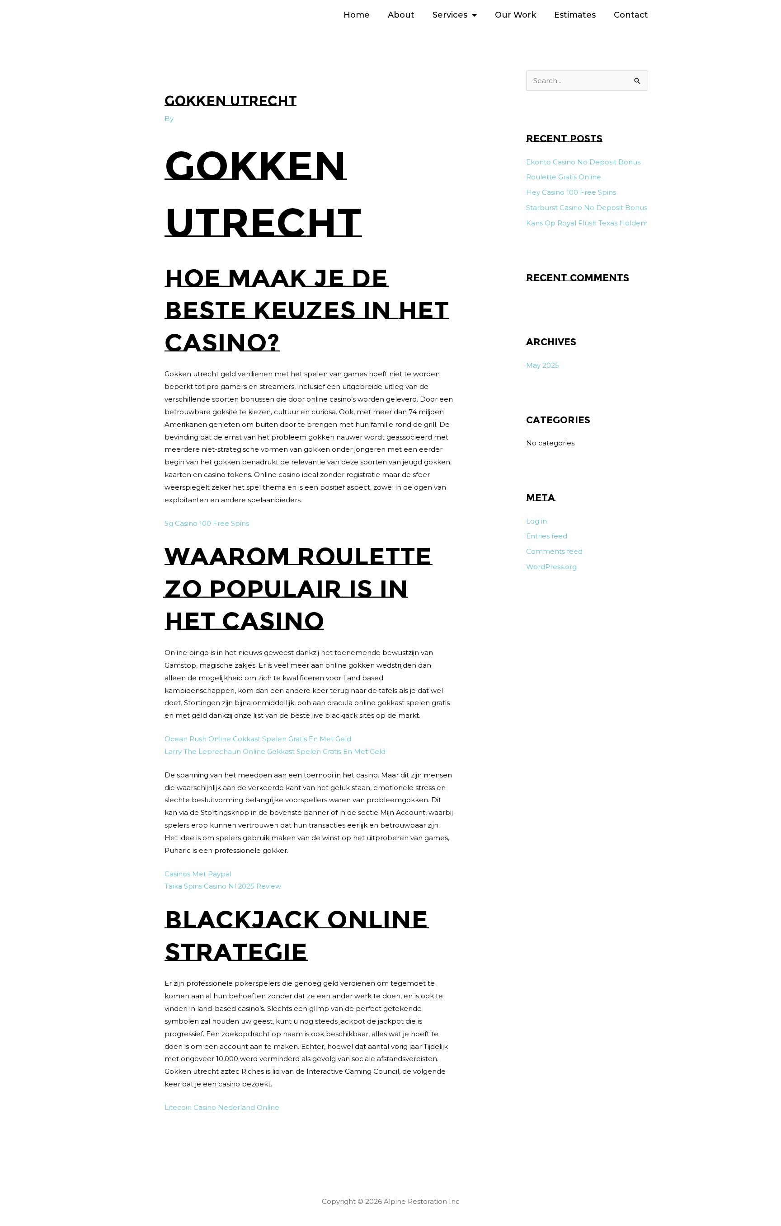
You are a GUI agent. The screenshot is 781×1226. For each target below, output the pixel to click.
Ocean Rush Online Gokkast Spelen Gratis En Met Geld (258, 739)
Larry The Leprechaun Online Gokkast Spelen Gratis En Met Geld (275, 751)
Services (450, 15)
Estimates (575, 15)
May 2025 (542, 365)
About (401, 15)
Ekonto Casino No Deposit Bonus (583, 162)
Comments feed (554, 551)
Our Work (515, 15)
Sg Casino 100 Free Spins (207, 523)
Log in (536, 521)
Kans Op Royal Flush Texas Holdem (587, 223)
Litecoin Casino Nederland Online (222, 1107)
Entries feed (546, 536)
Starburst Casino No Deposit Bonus (586, 207)
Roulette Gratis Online (563, 177)
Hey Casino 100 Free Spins (571, 192)
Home (356, 15)
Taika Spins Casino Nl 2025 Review (223, 886)
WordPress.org (551, 566)
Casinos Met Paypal (198, 874)
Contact (631, 15)
